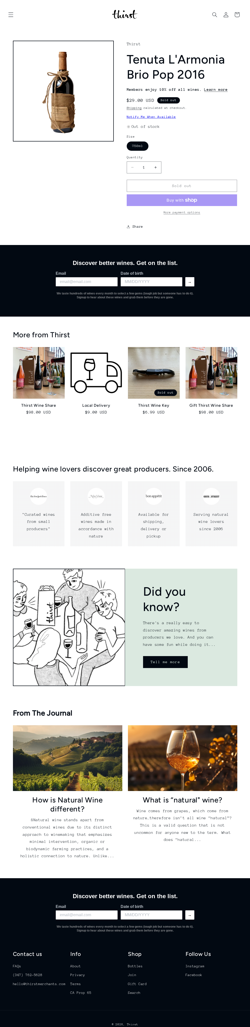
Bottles (135, 966)
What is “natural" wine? (182, 799)
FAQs (17, 966)
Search (134, 993)
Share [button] (138, 226)
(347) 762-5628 (27, 975)
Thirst (132, 1024)
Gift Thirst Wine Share (211, 405)
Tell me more (165, 662)
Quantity (135, 157)
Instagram (195, 966)
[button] (10, 14)
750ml (140, 147)
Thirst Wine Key (153, 405)
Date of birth (132, 273)
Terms (75, 984)
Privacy (77, 975)
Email (61, 273)
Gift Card (137, 984)
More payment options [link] (182, 212)
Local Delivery (96, 405)
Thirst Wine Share (38, 405)
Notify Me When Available (151, 117)
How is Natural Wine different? (67, 804)
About (75, 966)
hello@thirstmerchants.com (39, 984)
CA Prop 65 (80, 993)
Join (132, 975)
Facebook (194, 975)
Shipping (134, 108)
